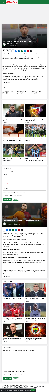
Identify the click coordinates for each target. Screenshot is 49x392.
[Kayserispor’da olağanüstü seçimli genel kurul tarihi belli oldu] (35, 113)
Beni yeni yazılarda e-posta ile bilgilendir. (13, 195)
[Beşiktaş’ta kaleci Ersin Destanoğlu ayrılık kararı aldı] (35, 133)
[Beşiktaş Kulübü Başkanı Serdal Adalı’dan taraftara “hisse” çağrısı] (35, 292)
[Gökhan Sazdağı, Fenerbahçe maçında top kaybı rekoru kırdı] (13, 153)
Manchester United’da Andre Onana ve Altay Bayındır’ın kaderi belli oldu (23, 91)
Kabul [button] (33, 390)
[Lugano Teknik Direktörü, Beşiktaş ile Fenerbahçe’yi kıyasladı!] (13, 332)
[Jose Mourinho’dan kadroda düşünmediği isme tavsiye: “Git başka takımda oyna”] (35, 312)
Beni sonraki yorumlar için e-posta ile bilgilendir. (14, 192)
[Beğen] (4, 51)
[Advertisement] (24, 14)
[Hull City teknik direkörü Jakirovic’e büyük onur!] (13, 113)
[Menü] (3, 2)
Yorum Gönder (7, 199)
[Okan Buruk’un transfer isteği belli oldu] (13, 292)
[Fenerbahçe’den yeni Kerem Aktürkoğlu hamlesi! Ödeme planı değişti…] (13, 312)
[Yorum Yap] (7, 51)
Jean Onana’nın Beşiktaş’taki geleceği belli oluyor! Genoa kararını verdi (8, 91)
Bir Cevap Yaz (7, 168)
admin (8, 43)
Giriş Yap (16, 199)
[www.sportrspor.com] (12, 2)
